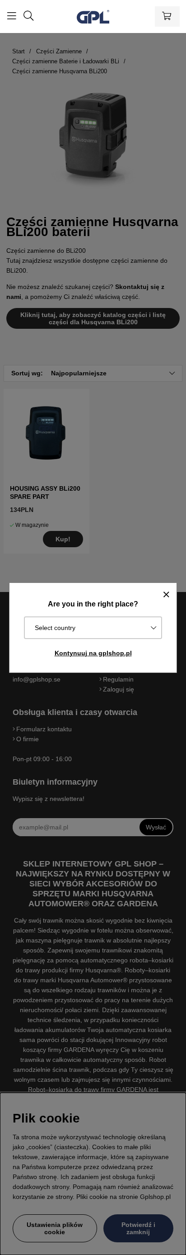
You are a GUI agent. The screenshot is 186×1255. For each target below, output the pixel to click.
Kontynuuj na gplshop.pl (93, 653)
